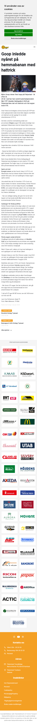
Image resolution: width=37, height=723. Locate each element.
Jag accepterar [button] (18, 31)
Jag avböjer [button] (18, 34)
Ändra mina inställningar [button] (18, 38)
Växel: (14, 647)
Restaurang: (16, 650)
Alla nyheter (5, 330)
